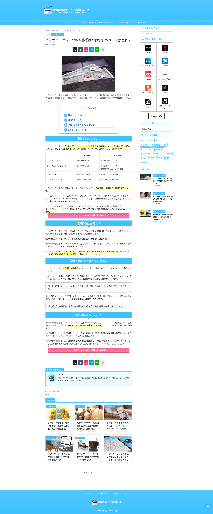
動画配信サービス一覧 (106, 22)
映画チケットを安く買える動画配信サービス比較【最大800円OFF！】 (163, 217)
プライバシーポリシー (103, 493)
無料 (144, 158)
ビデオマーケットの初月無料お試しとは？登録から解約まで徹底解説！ (88, 425)
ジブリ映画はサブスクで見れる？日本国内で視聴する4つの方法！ (163, 180)
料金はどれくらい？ (77, 115)
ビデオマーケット (53, 391)
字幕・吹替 (147, 154)
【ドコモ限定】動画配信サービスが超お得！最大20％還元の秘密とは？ (163, 198)
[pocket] (86, 49)
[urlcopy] (102, 49)
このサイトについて (88, 493)
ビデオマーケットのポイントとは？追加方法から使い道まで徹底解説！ (59, 425)
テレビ (159, 140)
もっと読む (90, 473)
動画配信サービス (160, 145)
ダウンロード (147, 140)
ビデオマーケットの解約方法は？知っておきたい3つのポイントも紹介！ (118, 425)
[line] (97, 49)
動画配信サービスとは (89, 22)
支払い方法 (159, 154)
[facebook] (80, 49)
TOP (71, 22)
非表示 (92, 108)
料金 (49, 394)
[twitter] (75, 49)
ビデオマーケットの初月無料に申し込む (88, 215)
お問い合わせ (117, 493)
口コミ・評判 (147, 149)
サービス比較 (124, 22)
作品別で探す (142, 22)
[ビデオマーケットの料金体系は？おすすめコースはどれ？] (91, 49)
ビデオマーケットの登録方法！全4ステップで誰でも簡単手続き (59, 457)
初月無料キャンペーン (78, 130)
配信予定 (146, 162)
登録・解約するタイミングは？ (81, 125)
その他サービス (156, 116)
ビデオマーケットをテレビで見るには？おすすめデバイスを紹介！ (88, 457)
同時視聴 (160, 149)
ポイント (146, 145)
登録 (160, 158)
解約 (168, 158)
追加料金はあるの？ (77, 120)
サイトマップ (127, 493)
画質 (152, 158)
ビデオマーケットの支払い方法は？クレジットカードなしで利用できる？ (118, 457)
